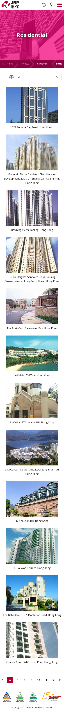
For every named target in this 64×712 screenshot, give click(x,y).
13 (60, 680)
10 (38, 680)
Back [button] (59, 63)
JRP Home (7, 63)
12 (52, 680)
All (19, 77)
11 (45, 680)
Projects (24, 63)
